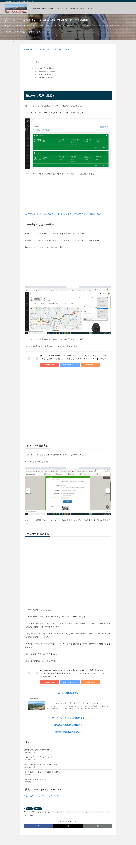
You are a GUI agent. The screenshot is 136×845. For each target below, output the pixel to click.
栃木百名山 (19, 25)
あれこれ (35, 25)
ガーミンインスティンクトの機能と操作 (68, 718)
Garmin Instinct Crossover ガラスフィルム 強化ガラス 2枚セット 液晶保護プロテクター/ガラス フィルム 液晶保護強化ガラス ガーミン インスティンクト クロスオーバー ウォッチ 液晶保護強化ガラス (73, 673)
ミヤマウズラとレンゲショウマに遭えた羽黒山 (42, 773)
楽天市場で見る (49, 364)
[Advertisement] (68, 194)
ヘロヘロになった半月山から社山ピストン (40, 758)
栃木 (91, 25)
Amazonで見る (90, 364)
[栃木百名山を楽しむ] (16, 8)
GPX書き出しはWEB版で (48, 71)
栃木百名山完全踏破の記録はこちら (68, 725)
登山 (95, 25)
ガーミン (10, 25)
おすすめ (41, 25)
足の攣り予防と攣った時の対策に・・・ (39, 751)
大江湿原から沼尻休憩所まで (35, 781)
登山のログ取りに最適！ (45, 68)
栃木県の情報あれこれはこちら (68, 732)
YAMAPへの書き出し (46, 77)
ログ (88, 25)
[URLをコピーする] (97, 826)
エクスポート (65, 25)
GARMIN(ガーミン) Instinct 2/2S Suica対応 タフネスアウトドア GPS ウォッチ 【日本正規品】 (63, 214)
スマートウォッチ (80, 25)
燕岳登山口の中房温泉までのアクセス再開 (40, 766)
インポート (58, 25)
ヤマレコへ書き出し (46, 74)
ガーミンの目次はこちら (68, 693)
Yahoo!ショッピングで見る (70, 364)
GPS (27, 25)
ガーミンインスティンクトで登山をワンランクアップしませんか (73, 703)
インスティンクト (49, 25)
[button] (38, 826)
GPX (30, 25)
